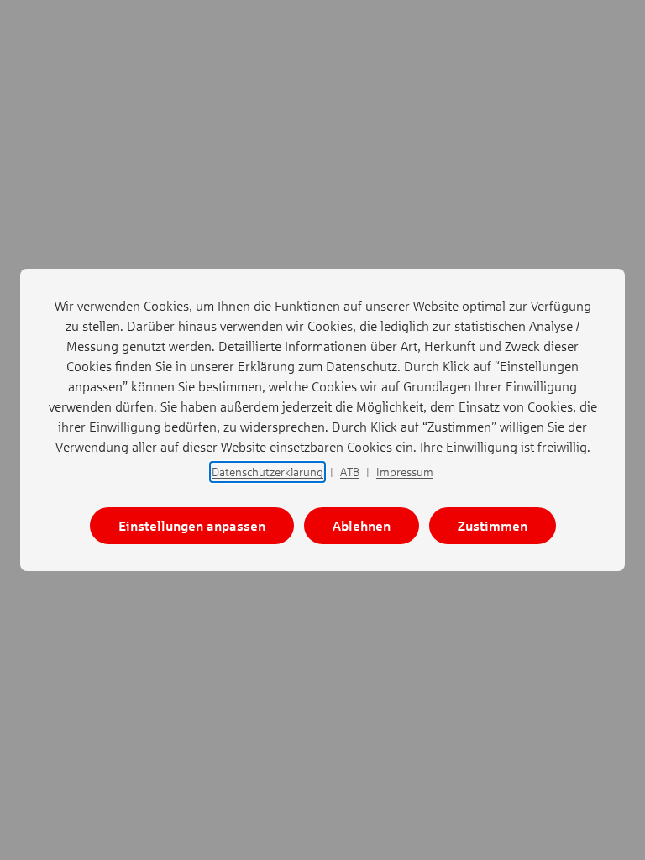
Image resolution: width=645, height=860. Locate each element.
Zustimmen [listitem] (492, 525)
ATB (349, 471)
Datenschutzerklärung (267, 471)
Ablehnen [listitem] (362, 525)
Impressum (404, 471)
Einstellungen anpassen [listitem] (191, 525)
